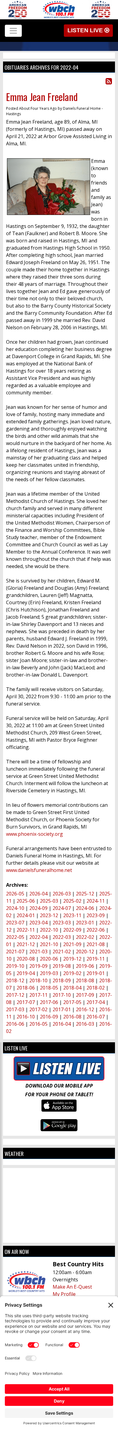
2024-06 (85, 908)
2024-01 (26, 915)
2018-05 (49, 987)
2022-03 (62, 937)
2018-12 (15, 980)
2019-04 (26, 973)
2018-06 (26, 987)
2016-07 (96, 1016)
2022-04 (38, 937)
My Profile (64, 1294)
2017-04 (96, 1002)
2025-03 (49, 901)
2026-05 (15, 893)
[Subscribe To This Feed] (109, 81)
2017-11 (38, 995)
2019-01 (96, 973)
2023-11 (72, 915)
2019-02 (72, 973)
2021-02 (62, 951)
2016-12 (85, 1009)
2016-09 (49, 1016)
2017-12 (15, 995)
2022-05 (15, 937)
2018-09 (62, 980)
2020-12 (85, 951)
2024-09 (38, 908)
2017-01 (62, 1009)
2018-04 (72, 987)
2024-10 (15, 908)
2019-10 (15, 966)
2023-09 (96, 915)
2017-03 (15, 1009)
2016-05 (38, 1024)
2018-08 (85, 980)
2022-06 (96, 930)
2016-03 (85, 1024)
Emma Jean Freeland (42, 97)
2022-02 (85, 937)
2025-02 (72, 901)
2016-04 (62, 1024)
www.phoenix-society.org (34, 834)
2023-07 (15, 922)
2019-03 (49, 973)
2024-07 (62, 908)
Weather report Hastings (59, 1237)
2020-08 (26, 958)
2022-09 (72, 930)
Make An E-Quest (72, 1286)
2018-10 (38, 980)
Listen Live (85, 30)
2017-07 (26, 1002)
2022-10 (49, 930)
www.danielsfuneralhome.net (39, 870)
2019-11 (96, 958)
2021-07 (15, 951)
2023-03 (62, 922)
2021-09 (72, 944)
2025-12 (85, 893)
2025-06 (26, 901)
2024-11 (96, 901)
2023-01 (85, 922)
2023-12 (49, 915)
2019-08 (62, 966)
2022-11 (26, 930)
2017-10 (62, 995)
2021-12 (26, 944)
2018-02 (96, 987)
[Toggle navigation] (13, 31)
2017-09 (85, 995)
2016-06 (15, 1024)
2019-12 (72, 958)
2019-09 (38, 966)
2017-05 (72, 1002)
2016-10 (26, 1016)
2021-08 (96, 944)
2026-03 (62, 893)
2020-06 (49, 958)
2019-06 (85, 966)
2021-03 (38, 951)
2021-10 (49, 944)
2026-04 (38, 893)
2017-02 (38, 1009)
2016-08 (72, 1016)
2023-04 (38, 922)
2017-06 (49, 1002)
